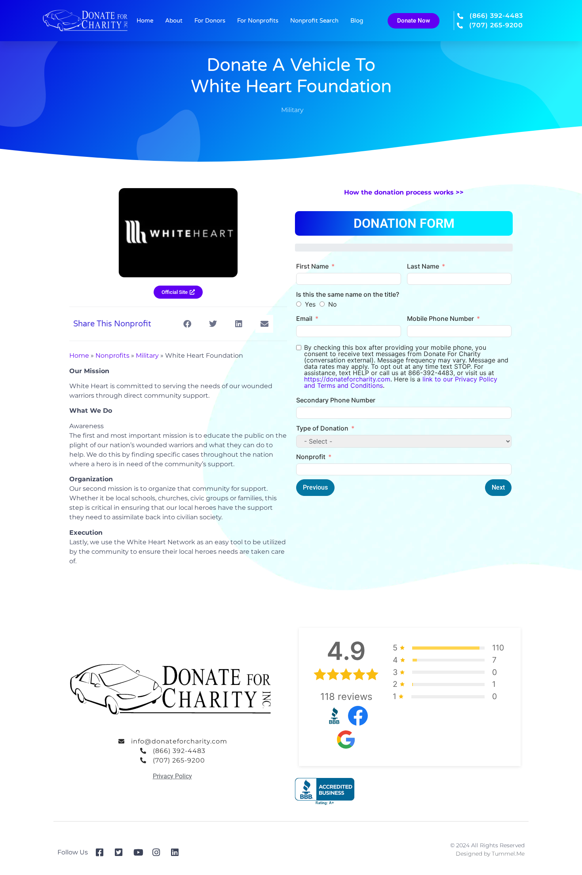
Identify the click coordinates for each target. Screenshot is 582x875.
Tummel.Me (508, 853)
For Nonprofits (257, 20)
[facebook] (102, 852)
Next (498, 487)
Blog (356, 20)
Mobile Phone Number (440, 318)
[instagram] (158, 852)
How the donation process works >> (404, 192)
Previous (315, 487)
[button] (187, 324)
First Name (312, 266)
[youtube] (139, 852)
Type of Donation (322, 428)
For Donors (209, 20)
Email (304, 318)
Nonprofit (310, 457)
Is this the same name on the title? (347, 294)
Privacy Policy (172, 776)
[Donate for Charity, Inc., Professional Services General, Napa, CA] (324, 791)
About (174, 20)
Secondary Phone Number (335, 400)
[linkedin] (177, 852)
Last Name (423, 266)
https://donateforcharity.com (347, 379)
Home (145, 20)
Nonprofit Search (314, 20)
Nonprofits (112, 355)
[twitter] (121, 852)
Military (292, 110)
